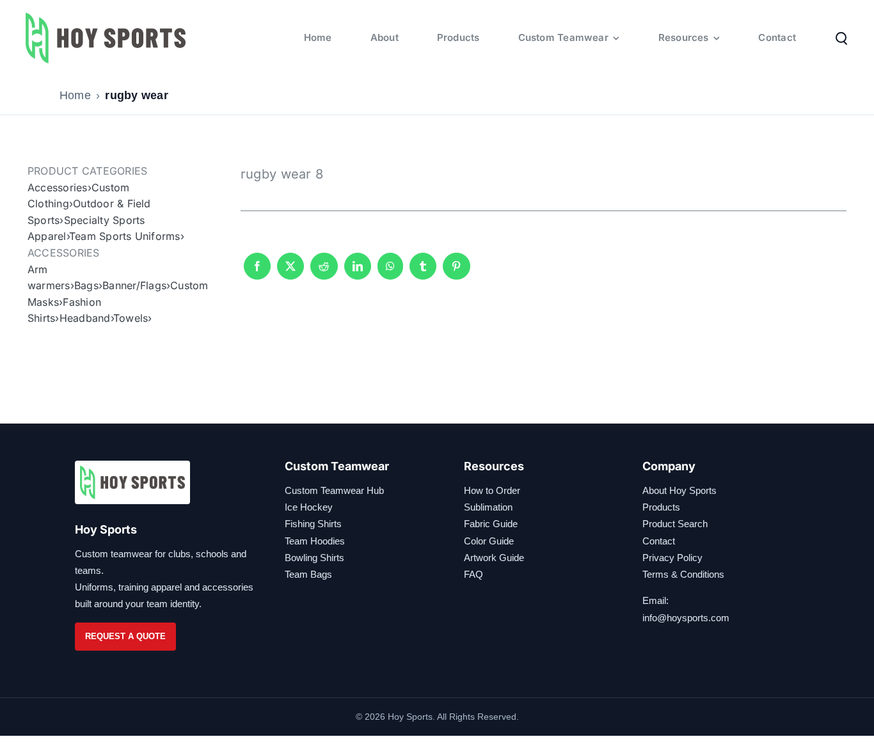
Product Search (675, 523)
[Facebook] (257, 272)
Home (75, 95)
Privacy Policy (672, 557)
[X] (290, 272)
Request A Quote (125, 636)
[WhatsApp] (390, 272)
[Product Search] (841, 38)
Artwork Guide (494, 557)
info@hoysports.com (685, 617)
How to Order (492, 490)
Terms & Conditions (683, 574)
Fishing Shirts (313, 523)
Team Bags (308, 574)
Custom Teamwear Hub (334, 490)
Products (661, 507)
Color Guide (489, 541)
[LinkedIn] (357, 272)
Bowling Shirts (314, 557)
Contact (658, 541)
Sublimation (488, 507)
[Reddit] (323, 272)
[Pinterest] (456, 272)
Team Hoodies (315, 541)
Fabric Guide (491, 523)
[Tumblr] (423, 272)
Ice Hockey (309, 507)
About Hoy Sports (679, 490)
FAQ (473, 574)
